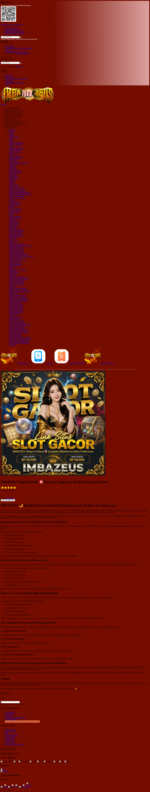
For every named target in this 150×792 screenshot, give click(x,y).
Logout (7, 84)
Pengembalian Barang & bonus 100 (16, 52)
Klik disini (19, 66)
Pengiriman (8, 50)
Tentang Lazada (10, 729)
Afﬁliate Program (10, 731)
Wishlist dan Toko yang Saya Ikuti (16, 79)
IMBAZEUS (5, 2)
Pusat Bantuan (9, 46)
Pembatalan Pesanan (25, 48)
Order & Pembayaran (12, 48)
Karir (6, 733)
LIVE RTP (4, 41)
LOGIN (3, 70)
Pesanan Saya (9, 77)
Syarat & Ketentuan (11, 735)
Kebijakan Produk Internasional (15, 717)
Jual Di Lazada (10, 740)
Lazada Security (10, 742)
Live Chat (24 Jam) (22, 54)
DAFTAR (4, 72)
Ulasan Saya (9, 81)
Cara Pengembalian (11, 719)
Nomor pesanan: (6, 61)
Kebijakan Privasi (10, 737)
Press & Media (9, 739)
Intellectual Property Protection (15, 744)
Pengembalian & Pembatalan (14, 82)
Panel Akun (8, 75)
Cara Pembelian (10, 714)
